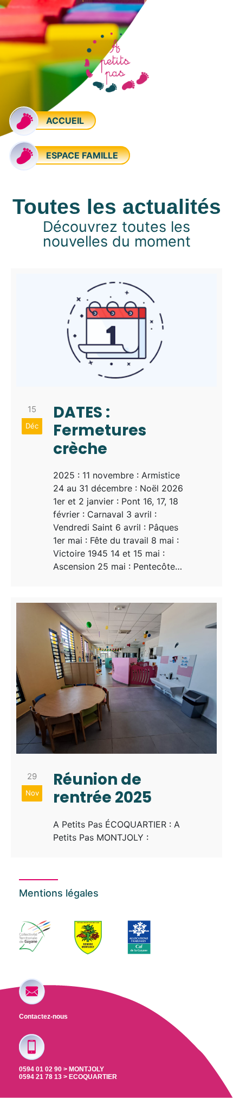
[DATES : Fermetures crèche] (116, 427)
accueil (64, 120)
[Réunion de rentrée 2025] (116, 727)
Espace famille (81, 155)
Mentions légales (59, 893)
